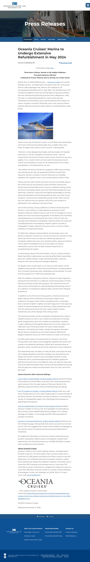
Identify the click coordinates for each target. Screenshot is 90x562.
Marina (55, 379)
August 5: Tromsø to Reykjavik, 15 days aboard (36, 421)
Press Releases (28, 39)
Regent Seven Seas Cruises (33, 540)
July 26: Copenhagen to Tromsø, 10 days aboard (37, 406)
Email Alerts (42, 516)
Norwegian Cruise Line (31, 532)
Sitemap (66, 556)
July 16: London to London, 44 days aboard (35, 391)
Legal (58, 555)
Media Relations (71, 536)
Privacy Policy (65, 555)
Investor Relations (71, 532)
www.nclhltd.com (33, 475)
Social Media (51, 39)
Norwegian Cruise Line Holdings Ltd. (27, 555)
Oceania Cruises (53, 82)
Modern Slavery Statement (48, 555)
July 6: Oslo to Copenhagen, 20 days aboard (35, 379)
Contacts (51, 516)
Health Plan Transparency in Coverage (52, 556)
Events (36, 39)
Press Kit (43, 39)
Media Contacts (62, 39)
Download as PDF (66, 63)
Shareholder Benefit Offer (53, 532)
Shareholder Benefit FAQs (53, 536)
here (52, 68)
